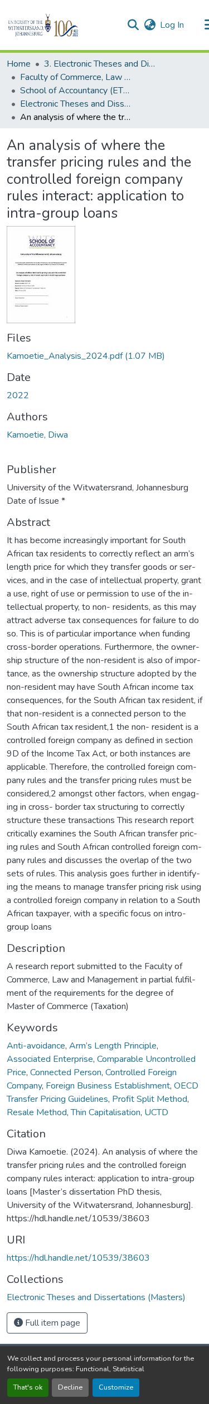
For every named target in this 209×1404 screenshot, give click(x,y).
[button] (62, 25)
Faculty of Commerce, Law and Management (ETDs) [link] (76, 77)
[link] (104, 356)
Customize (116, 1387)
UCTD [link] (156, 1112)
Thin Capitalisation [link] (105, 1112)
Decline (70, 1387)
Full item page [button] (51, 1323)
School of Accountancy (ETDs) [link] (76, 90)
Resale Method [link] (37, 1112)
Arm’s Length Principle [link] (113, 1046)
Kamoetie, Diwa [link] (37, 435)
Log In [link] (172, 25)
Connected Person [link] (65, 1072)
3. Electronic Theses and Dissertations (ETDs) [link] (99, 64)
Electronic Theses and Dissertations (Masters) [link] (76, 104)
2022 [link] (18, 395)
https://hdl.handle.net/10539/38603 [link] (78, 1258)
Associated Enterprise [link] (50, 1059)
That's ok (27, 1387)
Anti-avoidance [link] (36, 1046)
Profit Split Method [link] (149, 1099)
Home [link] (19, 64)
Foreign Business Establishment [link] (108, 1086)
